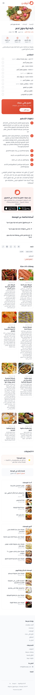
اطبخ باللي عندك (29, 634)
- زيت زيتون (30, 73)
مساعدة (31, 628)
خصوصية (14, 683)
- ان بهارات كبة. (21, 76)
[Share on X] (14, 246)
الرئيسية (31, 24)
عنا (10, 683)
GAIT (21, 689)
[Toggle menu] (3, 3)
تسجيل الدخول (21, 473)
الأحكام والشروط (22, 683)
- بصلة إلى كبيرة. (24, 84)
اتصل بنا (31, 640)
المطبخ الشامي (28, 259)
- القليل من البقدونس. (27, 94)
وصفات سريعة (29, 652)
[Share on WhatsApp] (10, 246)
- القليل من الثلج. (28, 91)
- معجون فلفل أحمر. (22, 69)
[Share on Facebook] (18, 246)
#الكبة (21, 251)
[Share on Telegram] (7, 246)
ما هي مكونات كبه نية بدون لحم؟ (19, 229)
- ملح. (23, 66)
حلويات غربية (30, 658)
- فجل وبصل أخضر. (28, 62)
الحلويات (31, 649)
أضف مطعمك (29, 625)
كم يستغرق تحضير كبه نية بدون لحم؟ (18, 222)
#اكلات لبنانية (29, 251)
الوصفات (24, 24)
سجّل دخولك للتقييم (29, 32)
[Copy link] (3, 246)
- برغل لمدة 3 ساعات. (22, 59)
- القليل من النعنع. (28, 87)
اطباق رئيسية (30, 655)
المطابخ (31, 637)
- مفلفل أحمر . (26, 80)
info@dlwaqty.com (25, 667)
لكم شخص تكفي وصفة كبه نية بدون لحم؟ (19, 236)
